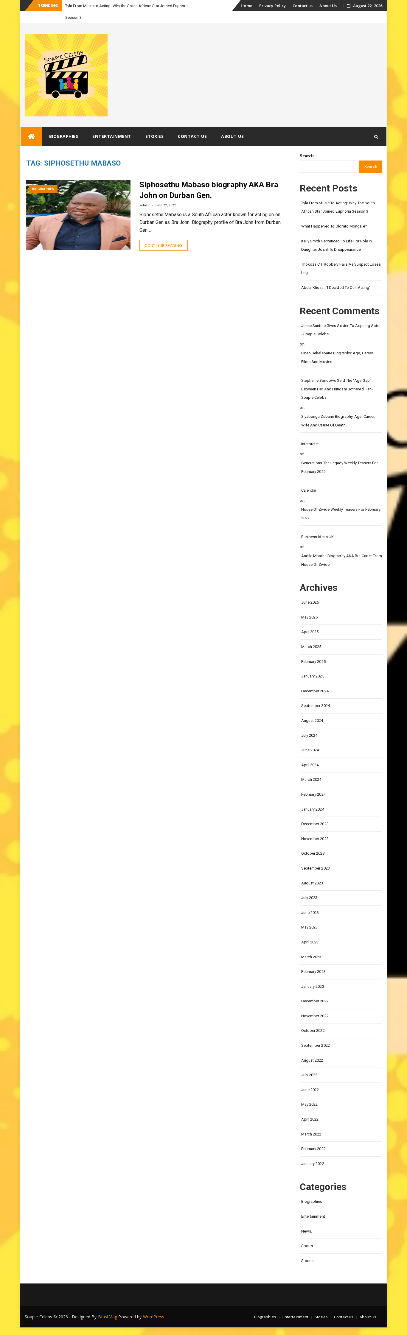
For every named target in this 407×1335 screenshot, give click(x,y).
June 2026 (310, 602)
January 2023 (312, 986)
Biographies (63, 136)
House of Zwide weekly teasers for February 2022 (340, 513)
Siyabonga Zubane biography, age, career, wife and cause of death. (338, 420)
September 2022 (315, 1045)
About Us (328, 5)
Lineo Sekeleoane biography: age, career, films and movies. (337, 357)
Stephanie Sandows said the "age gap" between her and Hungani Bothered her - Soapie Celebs (337, 389)
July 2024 (309, 735)
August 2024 (312, 720)
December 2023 (315, 824)
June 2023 (310, 912)
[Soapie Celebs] (31, 136)
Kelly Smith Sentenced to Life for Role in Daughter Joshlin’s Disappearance (336, 245)
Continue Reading (163, 245)
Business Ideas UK (317, 537)
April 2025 (310, 632)
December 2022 (315, 1001)
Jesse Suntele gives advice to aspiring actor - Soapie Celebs (341, 330)
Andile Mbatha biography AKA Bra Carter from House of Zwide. (341, 560)
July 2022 (309, 1075)
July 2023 (309, 897)
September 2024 (315, 705)
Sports (307, 1246)
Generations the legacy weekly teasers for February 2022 (339, 467)
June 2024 (310, 750)
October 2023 (313, 853)
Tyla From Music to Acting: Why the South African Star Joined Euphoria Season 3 (338, 207)
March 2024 (311, 779)
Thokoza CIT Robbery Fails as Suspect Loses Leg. (341, 268)
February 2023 (313, 971)
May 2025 (309, 617)
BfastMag (107, 1317)
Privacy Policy (272, 5)
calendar (309, 490)
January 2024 (312, 809)
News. (306, 1231)
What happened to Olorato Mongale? (334, 226)
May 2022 (309, 1104)
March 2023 (311, 957)
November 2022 (315, 1016)
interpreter (310, 444)
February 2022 (313, 1148)
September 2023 (315, 868)
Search (307, 155)
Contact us (303, 5)
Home (246, 5)
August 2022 (312, 1060)
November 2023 (315, 838)
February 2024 (313, 794)
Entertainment (111, 136)
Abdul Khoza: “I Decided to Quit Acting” (336, 287)
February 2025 (313, 661)
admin (145, 205)
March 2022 (311, 1134)
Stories (154, 136)
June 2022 (310, 1090)
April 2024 (310, 765)
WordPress (153, 1317)
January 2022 (312, 1163)
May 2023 (309, 927)
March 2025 (311, 646)
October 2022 (313, 1030)
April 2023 (310, 942)
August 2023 (312, 883)
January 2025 (312, 676)
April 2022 (310, 1119)
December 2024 (315, 691)
